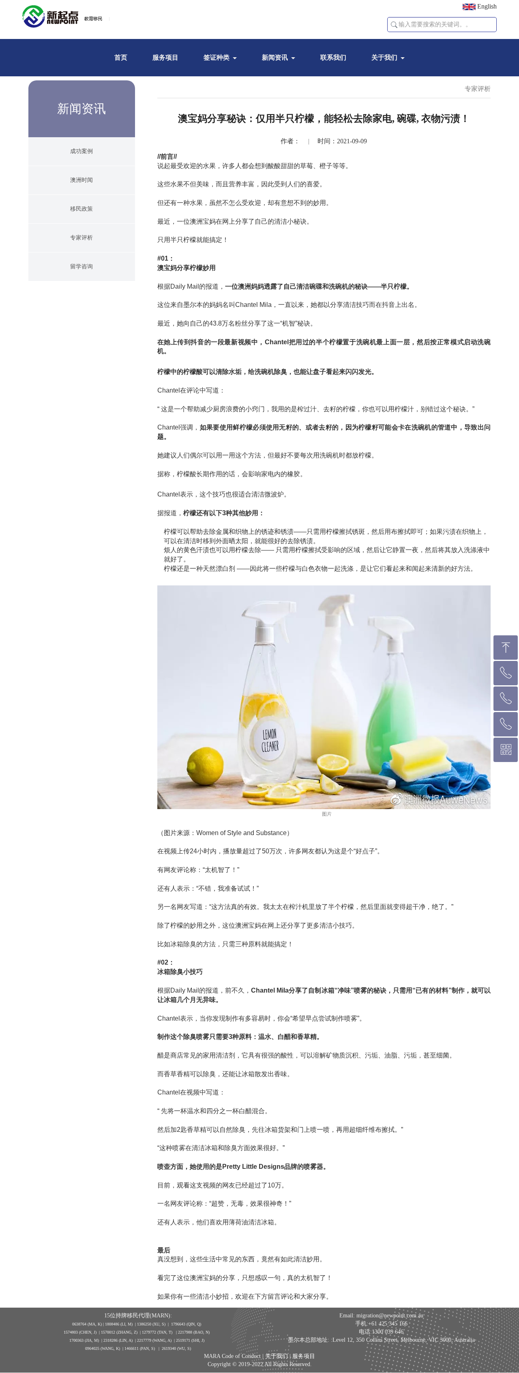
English (486, 6)
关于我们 (384, 57)
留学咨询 (81, 266)
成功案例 (81, 151)
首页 (120, 57)
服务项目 (165, 57)
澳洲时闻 (81, 180)
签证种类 (216, 57)
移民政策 (81, 209)
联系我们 (333, 57)
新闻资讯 (275, 57)
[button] (394, 25)
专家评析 (81, 238)
